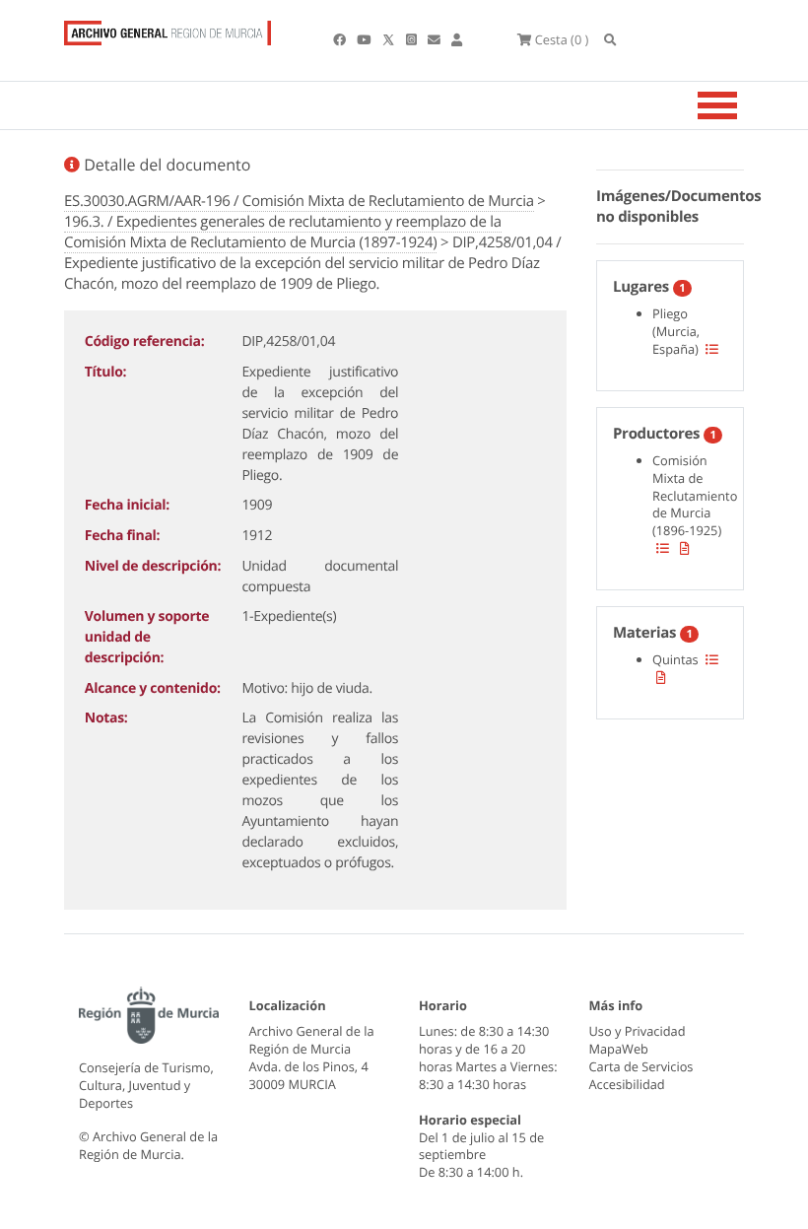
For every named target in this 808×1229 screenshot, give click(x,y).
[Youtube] (365, 39)
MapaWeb (618, 1049)
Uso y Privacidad (637, 1031)
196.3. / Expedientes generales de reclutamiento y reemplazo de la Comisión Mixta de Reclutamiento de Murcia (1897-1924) (283, 232)
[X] (390, 39)
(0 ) (561, 39)
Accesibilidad (627, 1084)
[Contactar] (435, 39)
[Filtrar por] (712, 349)
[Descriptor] (685, 548)
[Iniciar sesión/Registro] (456, 39)
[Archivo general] (167, 28)
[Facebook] (341, 39)
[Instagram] (413, 39)
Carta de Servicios (641, 1066)
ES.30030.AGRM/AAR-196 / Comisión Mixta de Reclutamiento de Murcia (299, 201)
